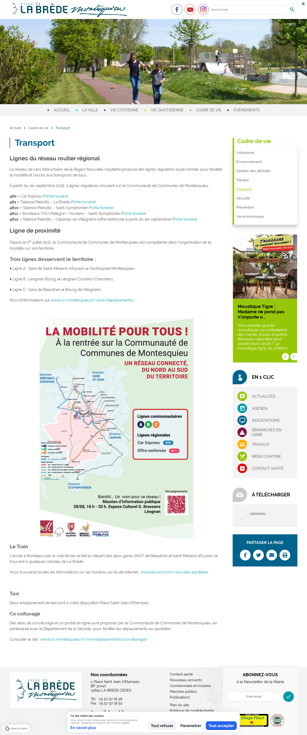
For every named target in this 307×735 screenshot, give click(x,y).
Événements (247, 110)
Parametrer (190, 725)
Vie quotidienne (167, 110)
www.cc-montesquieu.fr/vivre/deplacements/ (93, 300)
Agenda (260, 408)
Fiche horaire (55, 196)
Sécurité (243, 198)
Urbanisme (245, 153)
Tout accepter (221, 725)
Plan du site (179, 705)
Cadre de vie (208, 110)
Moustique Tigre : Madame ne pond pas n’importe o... (261, 311)
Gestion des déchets (253, 171)
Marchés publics (183, 691)
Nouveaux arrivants (186, 680)
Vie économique (250, 216)
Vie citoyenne (124, 110)
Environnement (249, 162)
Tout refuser (162, 725)
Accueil (62, 110)
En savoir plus (83, 727)
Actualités (263, 396)
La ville (90, 110)
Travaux (242, 180)
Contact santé (268, 468)
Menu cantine (266, 456)
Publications (180, 697)
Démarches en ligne (267, 432)
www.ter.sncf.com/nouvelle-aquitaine (174, 572)
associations (266, 420)
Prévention (245, 207)
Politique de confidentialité (192, 711)
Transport (244, 189)
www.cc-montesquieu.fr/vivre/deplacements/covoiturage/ (94, 639)
